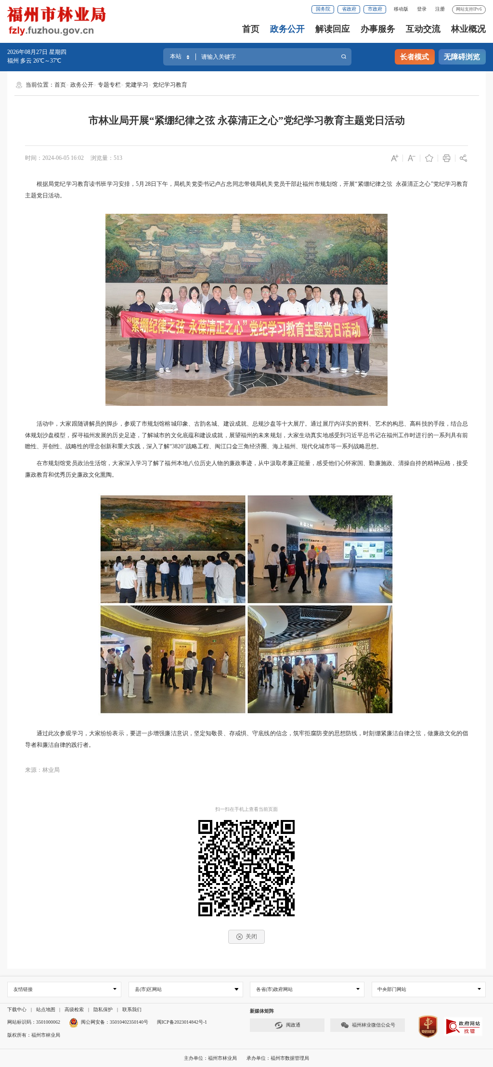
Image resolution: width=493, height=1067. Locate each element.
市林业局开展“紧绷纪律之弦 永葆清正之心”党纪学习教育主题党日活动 (247, 120)
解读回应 (332, 29)
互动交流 (423, 29)
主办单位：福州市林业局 (211, 1058)
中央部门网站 (391, 989)
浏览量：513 (106, 158)
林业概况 (468, 29)
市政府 (375, 9)
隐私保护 (103, 1009)
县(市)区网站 (148, 989)
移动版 (401, 9)
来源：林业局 (42, 770)
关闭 (251, 936)
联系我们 (132, 1009)
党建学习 (136, 84)
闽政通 (293, 1025)
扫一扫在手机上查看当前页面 (246, 809)
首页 (250, 29)
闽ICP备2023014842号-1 (182, 1022)
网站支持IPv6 (469, 9)
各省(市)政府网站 (274, 989)
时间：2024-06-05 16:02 (54, 158)
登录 (422, 9)
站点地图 (45, 1009)
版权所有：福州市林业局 (33, 1035)
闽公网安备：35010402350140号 (114, 1022)
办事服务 (378, 29)
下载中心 (16, 1009)
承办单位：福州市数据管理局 (277, 1058)
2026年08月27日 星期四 (36, 52)
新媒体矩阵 (262, 1011)
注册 (440, 9)
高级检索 (74, 1009)
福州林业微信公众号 (373, 1025)
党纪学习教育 (170, 84)
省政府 (349, 9)
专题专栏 (109, 84)
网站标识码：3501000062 (33, 1022)
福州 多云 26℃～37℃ (34, 60)
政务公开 (287, 29)
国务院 (323, 9)
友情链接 (23, 989)
